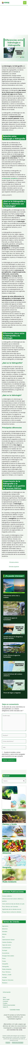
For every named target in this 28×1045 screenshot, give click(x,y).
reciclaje (4, 977)
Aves (3, 937)
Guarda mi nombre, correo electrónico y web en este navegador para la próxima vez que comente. (13, 754)
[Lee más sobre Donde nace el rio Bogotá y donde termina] (14, 628)
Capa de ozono (6, 945)
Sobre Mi (5, 1007)
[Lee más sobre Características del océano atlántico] (14, 666)
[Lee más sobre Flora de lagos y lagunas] (14, 685)
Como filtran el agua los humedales (11, 656)
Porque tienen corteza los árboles (11, 912)
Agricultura (5, 926)
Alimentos (6, 853)
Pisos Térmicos (6, 972)
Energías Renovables (8, 956)
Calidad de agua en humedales (10, 619)
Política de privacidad (9, 1005)
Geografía (6, 867)
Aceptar (8, 1042)
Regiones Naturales (7, 980)
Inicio (4, 997)
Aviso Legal (6, 999)
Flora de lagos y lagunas (12, 693)
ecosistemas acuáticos (10, 178)
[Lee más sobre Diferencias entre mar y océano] (14, 586)
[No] (26, 1039)
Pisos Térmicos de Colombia (10, 906)
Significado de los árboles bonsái (11, 909)
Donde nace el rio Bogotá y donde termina (13, 637)
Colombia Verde (9, 810)
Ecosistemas (5, 953)
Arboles (4, 934)
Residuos (4, 982)
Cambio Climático (7, 942)
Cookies (5, 1003)
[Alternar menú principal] (24, 2)
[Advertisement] (14, 20)
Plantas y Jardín (9, 824)
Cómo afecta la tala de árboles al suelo (13, 904)
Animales (6, 839)
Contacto (5, 1001)
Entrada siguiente (14, 566)
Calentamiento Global (8, 939)
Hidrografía (5, 966)
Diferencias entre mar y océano (11, 596)
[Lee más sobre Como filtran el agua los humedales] (14, 647)
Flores (4, 958)
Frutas (4, 961)
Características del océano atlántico (12, 675)
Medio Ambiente (9, 882)
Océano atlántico (7, 896)
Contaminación (6, 947)
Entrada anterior (14, 562)
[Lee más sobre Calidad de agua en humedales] (14, 608)
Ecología (4, 950)
